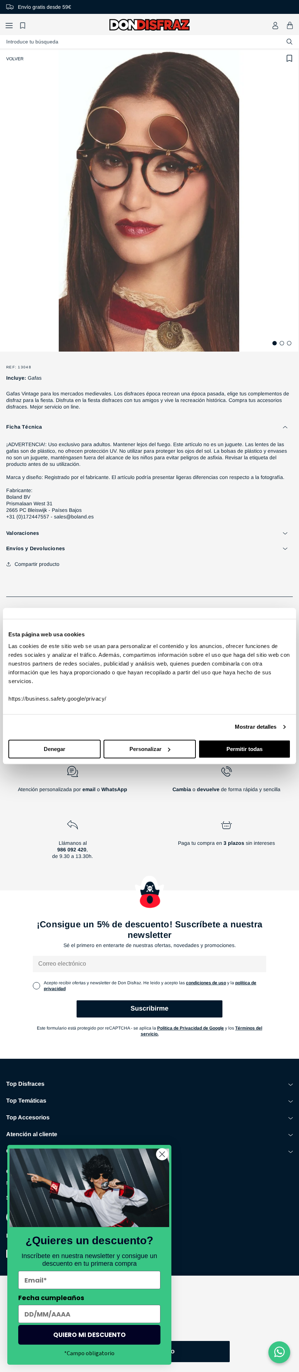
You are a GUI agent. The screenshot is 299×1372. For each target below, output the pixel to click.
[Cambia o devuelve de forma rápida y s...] (226, 782)
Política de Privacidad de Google (190, 1028)
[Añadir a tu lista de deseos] (289, 58)
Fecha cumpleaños (51, 1297)
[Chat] (279, 1352)
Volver (15, 58)
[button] (9, 25)
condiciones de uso (206, 982)
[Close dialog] (162, 1154)
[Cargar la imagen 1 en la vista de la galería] (274, 343)
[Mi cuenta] (275, 25)
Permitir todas (244, 749)
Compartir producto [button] (37, 564)
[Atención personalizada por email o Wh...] (72, 782)
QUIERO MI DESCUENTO (89, 1334)
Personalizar (145, 749)
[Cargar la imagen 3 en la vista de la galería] (289, 343)
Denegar (54, 749)
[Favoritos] (23, 25)
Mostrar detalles (256, 727)
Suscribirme (149, 1008)
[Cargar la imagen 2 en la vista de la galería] (282, 343)
